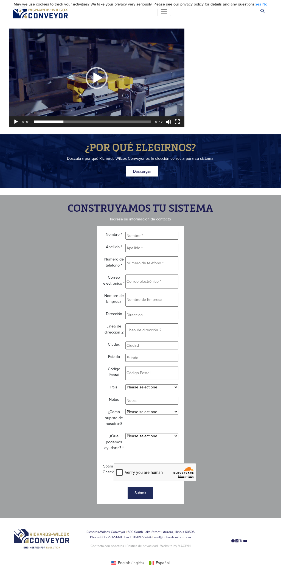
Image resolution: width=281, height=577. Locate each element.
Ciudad (114, 344)
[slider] (92, 122)
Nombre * (114, 234)
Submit (140, 493)
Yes (258, 4)
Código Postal (114, 372)
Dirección (114, 314)
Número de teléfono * (114, 262)
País (113, 387)
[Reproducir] (16, 122)
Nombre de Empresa (114, 298)
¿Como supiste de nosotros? (114, 418)
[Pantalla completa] (177, 122)
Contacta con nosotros (107, 546)
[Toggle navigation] (164, 11)
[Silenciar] (168, 122)
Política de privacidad (143, 546)
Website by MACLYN (175, 546)
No (264, 4)
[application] (96, 78)
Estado (114, 356)
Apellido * (114, 247)
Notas (114, 399)
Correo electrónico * (114, 280)
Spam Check (108, 469)
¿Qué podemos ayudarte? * (114, 442)
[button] (97, 78)
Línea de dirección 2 (114, 329)
